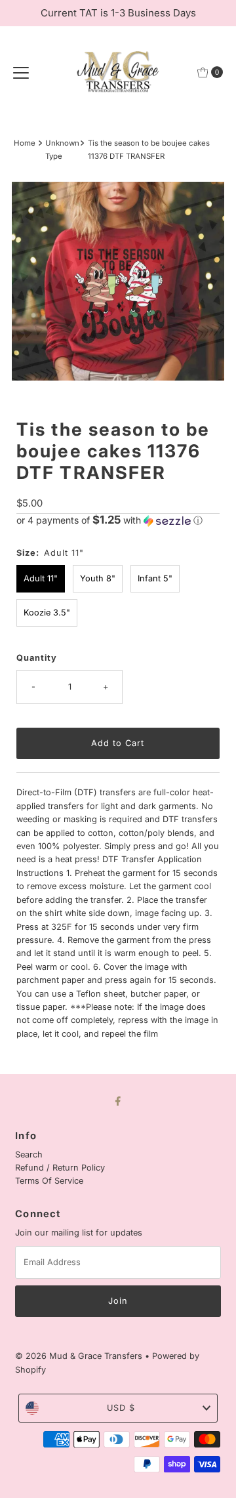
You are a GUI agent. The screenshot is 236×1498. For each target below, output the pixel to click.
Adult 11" (41, 578)
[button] (117, 520)
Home (24, 143)
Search (29, 1154)
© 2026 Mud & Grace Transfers (80, 1356)
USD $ (121, 1408)
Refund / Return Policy (60, 1168)
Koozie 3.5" (47, 612)
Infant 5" (155, 578)
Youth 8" (97, 578)
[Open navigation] (21, 72)
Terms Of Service (49, 1181)
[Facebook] (118, 1100)
